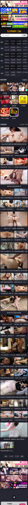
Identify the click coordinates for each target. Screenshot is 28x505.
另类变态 (25, 56)
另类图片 (25, 62)
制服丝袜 (7, 56)
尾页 (22, 456)
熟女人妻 (7, 50)
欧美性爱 (25, 53)
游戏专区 (25, 41)
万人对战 (19, 41)
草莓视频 (19, 72)
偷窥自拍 (7, 59)
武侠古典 (25, 66)
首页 (6, 456)
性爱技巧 (25, 68)
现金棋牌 (19, 43)
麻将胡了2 (6, 43)
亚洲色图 (13, 59)
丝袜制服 (13, 50)
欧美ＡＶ (19, 47)
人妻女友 (19, 66)
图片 (2, 61)
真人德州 (13, 41)
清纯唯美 (13, 62)
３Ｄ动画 (25, 47)
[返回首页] (26, 501)
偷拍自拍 (13, 53)
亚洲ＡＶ (7, 47)
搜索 (24, 35)
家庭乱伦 (13, 66)
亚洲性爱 (7, 53)
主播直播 (19, 50)
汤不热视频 (25, 72)
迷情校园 (7, 68)
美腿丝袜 (7, 62)
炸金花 (13, 43)
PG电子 (7, 41)
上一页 (11, 456)
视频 (2, 48)
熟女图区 (19, 62)
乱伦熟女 (19, 56)
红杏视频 (7, 75)
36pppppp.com (14, 31)
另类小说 (13, 68)
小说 (2, 67)
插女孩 (7, 72)
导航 (2, 73)
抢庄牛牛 (25, 43)
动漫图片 (25, 59)
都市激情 (7, 66)
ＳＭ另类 (25, 50)
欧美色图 (19, 59)
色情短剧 (13, 75)
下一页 (17, 456)
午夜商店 (13, 72)
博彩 (2, 42)
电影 (2, 55)
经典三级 (13, 56)
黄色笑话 (19, 68)
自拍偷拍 (13, 47)
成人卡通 (19, 53)
